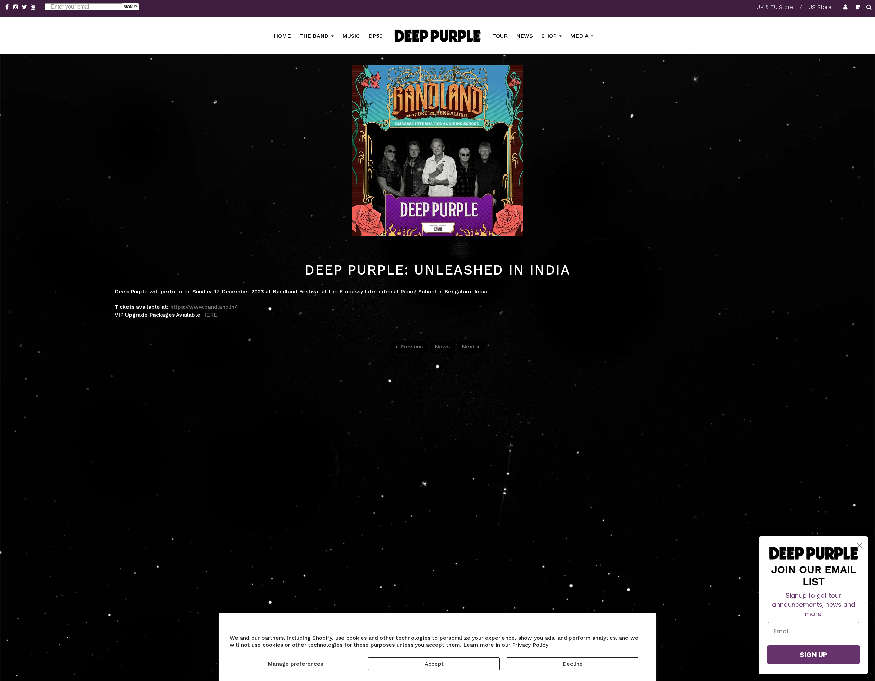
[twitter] (25, 7)
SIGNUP (130, 7)
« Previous (409, 346)
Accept (434, 663)
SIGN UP (813, 654)
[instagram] (16, 7)
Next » (470, 346)
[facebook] (7, 7)
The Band (314, 35)
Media (580, 35)
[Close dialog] (859, 545)
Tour (500, 35)
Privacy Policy (530, 645)
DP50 (375, 35)
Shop (549, 35)
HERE (209, 314)
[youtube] (33, 7)
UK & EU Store (775, 7)
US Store (820, 7)
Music (351, 35)
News (524, 35)
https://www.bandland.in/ (203, 307)
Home (282, 35)
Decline (573, 663)
